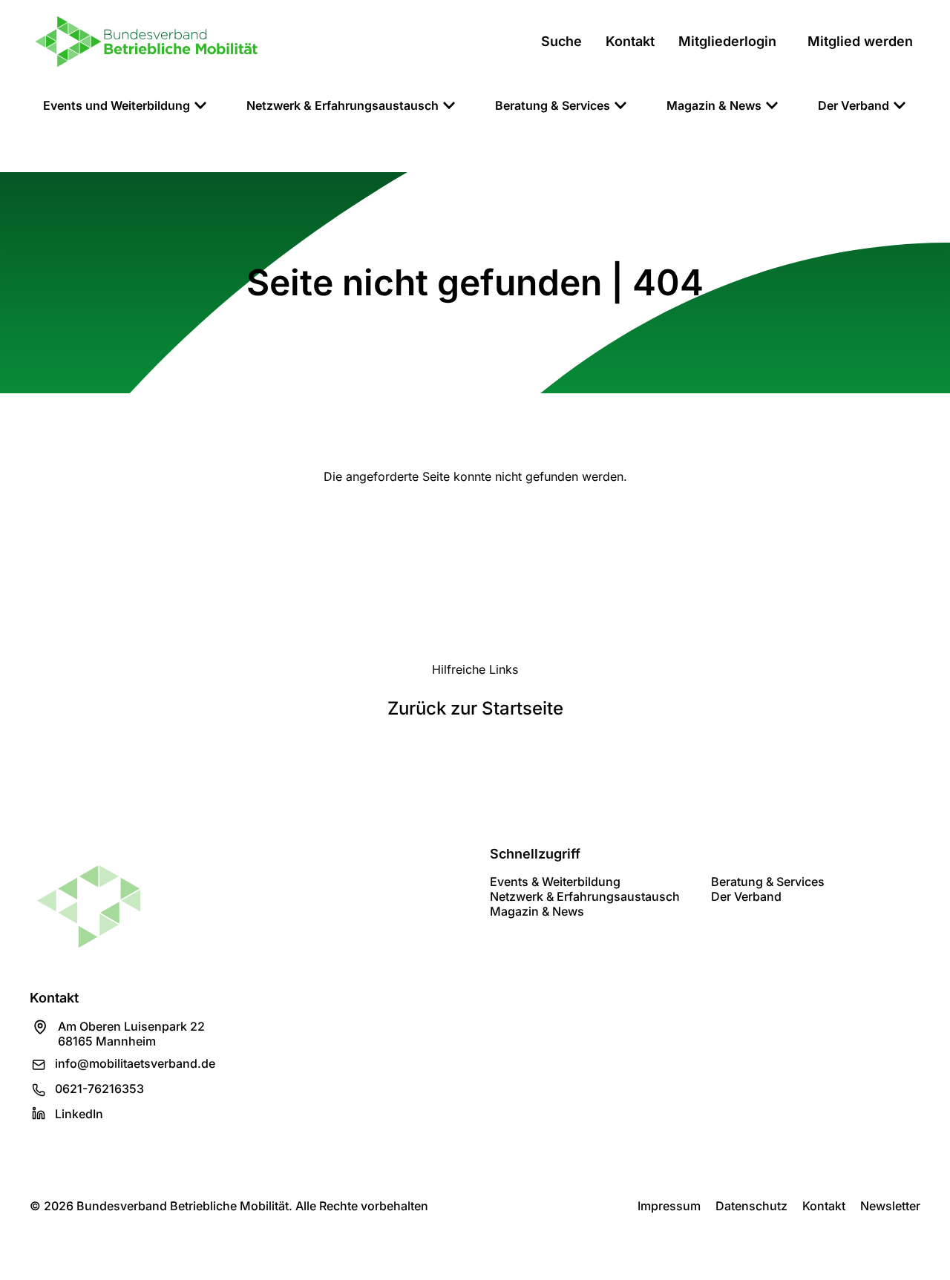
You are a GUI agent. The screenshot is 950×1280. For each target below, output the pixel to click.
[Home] (146, 41)
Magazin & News (537, 911)
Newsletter (890, 1205)
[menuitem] (125, 105)
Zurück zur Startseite (475, 708)
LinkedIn (79, 1113)
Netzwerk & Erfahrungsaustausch (585, 896)
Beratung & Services (768, 881)
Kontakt (823, 1205)
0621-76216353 (99, 1088)
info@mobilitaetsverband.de (135, 1063)
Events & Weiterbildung (555, 881)
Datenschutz (751, 1205)
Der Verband (746, 896)
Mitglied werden (860, 41)
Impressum (669, 1205)
